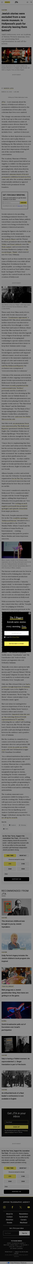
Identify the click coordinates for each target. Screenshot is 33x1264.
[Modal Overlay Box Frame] (16, 632)
